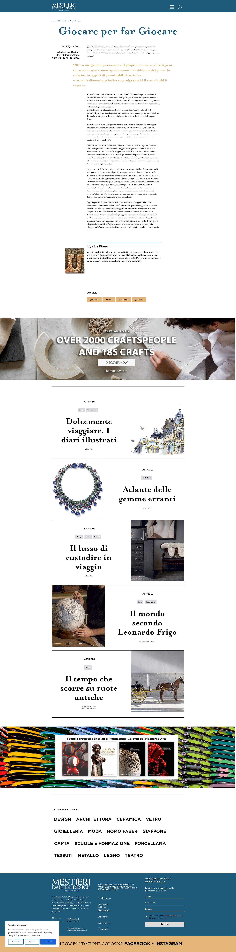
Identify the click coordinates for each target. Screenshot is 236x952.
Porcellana (150, 844)
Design (79, 537)
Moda (95, 831)
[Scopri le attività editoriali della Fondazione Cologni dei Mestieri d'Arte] (118, 757)
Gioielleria (146, 478)
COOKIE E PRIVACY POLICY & (158, 879)
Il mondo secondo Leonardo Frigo (147, 623)
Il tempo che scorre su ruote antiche (88, 688)
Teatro (134, 856)
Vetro (153, 819)
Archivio (103, 916)
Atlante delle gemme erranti (147, 494)
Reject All (32, 942)
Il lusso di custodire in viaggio (89, 558)
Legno (88, 537)
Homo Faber (122, 831)
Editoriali (104, 910)
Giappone (154, 831)
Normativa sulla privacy (173, 916)
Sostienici (104, 922)
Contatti (103, 929)
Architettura (94, 819)
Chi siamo (104, 898)
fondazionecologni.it (75, 928)
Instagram (168, 944)
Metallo (97, 537)
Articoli (103, 904)
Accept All (48, 942)
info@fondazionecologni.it (77, 930)
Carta (81, 410)
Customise (16, 942)
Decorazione (92, 410)
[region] (32, 934)
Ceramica (129, 819)
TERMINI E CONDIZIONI (155, 882)
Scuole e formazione (102, 844)
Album (102, 907)
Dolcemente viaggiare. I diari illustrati (89, 431)
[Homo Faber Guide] (118, 349)
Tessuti (63, 856)
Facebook (137, 944)
